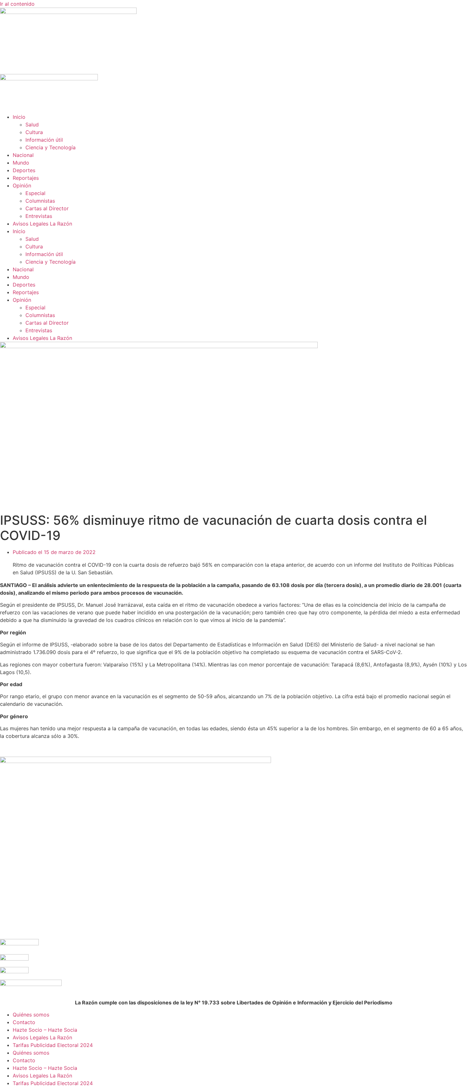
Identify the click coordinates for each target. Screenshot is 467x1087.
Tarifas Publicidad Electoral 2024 (53, 1045)
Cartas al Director (47, 208)
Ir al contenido (17, 4)
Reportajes (26, 178)
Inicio (19, 117)
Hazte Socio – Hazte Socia (45, 1030)
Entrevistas (38, 216)
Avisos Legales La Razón (42, 223)
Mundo (21, 162)
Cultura (34, 132)
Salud (32, 124)
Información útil (44, 140)
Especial (35, 193)
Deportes (24, 170)
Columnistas (40, 201)
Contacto (24, 1022)
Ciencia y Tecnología (50, 147)
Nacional (23, 155)
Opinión (22, 185)
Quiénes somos (31, 1014)
